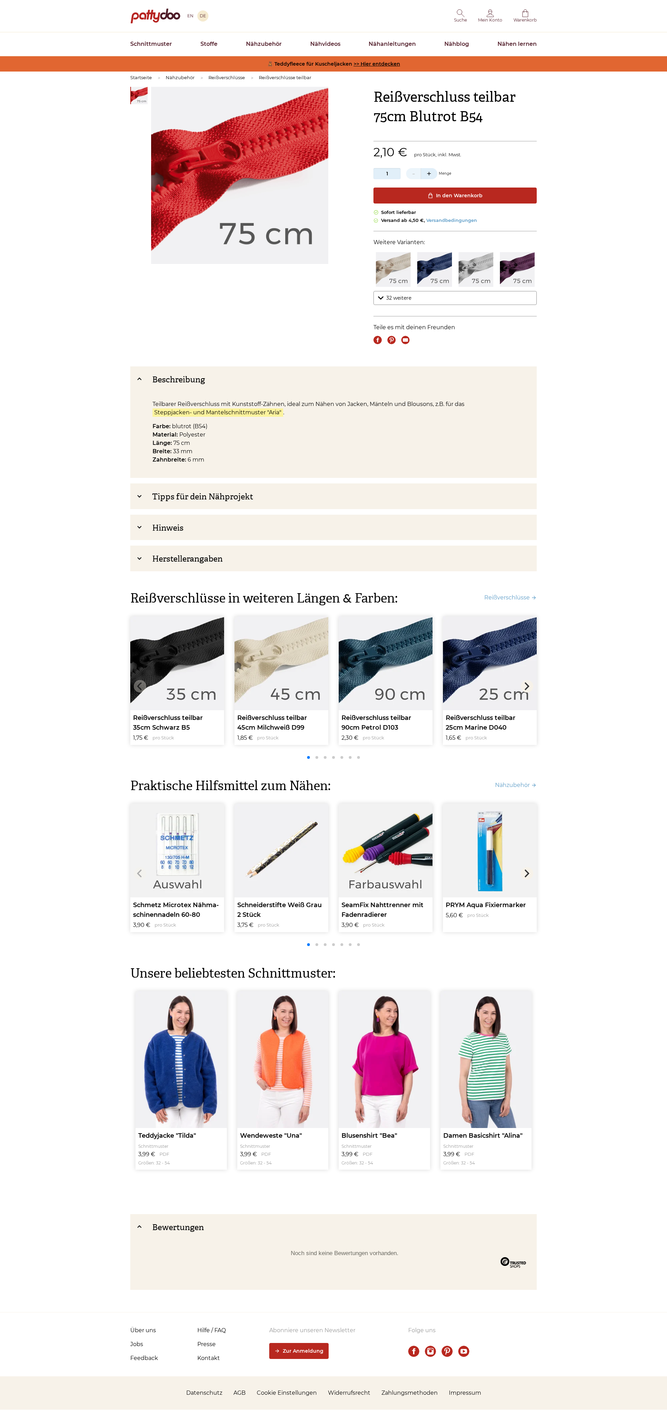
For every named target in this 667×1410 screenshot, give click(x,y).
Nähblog (456, 44)
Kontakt (208, 1358)
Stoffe (208, 44)
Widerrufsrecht (349, 1393)
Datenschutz (204, 1393)
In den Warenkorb (459, 195)
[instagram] (430, 1351)
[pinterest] (447, 1351)
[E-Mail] (405, 340)
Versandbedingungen (451, 220)
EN (190, 15)
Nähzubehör (264, 44)
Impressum (465, 1393)
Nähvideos (325, 44)
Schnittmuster (151, 44)
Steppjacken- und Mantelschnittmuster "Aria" (217, 412)
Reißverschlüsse (226, 77)
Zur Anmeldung (303, 1351)
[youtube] (463, 1351)
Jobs (136, 1344)
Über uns (143, 1330)
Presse (206, 1344)
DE (203, 15)
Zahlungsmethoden (409, 1393)
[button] (460, 16)
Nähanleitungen (392, 44)
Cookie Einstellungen (287, 1393)
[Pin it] (391, 340)
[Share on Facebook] (377, 340)
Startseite (141, 77)
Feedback (144, 1358)
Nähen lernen (517, 44)
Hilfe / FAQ (211, 1330)
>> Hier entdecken (377, 64)
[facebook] (413, 1351)
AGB (239, 1393)
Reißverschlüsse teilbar (285, 77)
